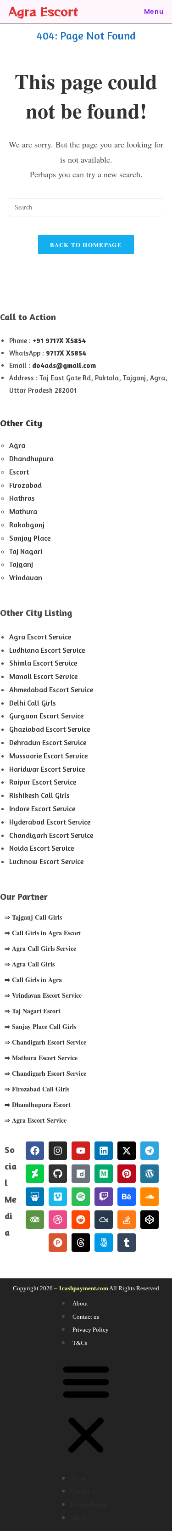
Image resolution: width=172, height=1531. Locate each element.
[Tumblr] (126, 1242)
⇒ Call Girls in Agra (33, 979)
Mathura (23, 511)
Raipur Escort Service (42, 781)
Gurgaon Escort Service (46, 715)
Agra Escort (43, 11)
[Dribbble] (58, 1219)
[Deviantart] (35, 1173)
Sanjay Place (29, 537)
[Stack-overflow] (126, 1219)
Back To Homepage (86, 244)
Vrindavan (25, 577)
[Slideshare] (35, 1196)
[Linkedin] (103, 1150)
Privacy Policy (90, 1329)
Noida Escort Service (41, 848)
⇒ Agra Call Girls (30, 964)
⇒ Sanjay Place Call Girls (40, 1026)
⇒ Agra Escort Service (36, 1120)
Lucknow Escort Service (46, 861)
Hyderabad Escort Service (49, 821)
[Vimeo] (58, 1196)
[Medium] (103, 1173)
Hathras (22, 498)
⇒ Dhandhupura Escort (38, 1104)
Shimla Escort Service (43, 662)
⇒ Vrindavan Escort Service (43, 995)
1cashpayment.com (83, 1288)
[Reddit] (81, 1219)
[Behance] (126, 1196)
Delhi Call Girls (32, 702)
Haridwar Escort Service (47, 769)
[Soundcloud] (149, 1196)
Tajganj (21, 564)
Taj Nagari (25, 551)
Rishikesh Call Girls (39, 795)
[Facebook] (35, 1150)
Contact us (85, 1316)
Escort (19, 471)
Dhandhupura (31, 458)
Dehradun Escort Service (47, 742)
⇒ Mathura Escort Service (41, 1057)
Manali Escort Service (43, 676)
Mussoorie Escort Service (48, 755)
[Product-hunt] (58, 1242)
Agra (17, 445)
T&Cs (79, 1342)
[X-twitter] (126, 1150)
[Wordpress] (149, 1173)
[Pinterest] (126, 1173)
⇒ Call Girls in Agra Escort (43, 933)
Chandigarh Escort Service (51, 835)
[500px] (103, 1242)
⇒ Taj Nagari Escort (33, 1011)
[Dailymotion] (81, 1173)
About (80, 1303)
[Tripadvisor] (35, 1219)
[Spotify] (81, 1196)
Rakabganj (26, 524)
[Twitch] (103, 1196)
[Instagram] (58, 1150)
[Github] (58, 1173)
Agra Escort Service (40, 636)
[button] (86, 1410)
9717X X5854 (66, 353)
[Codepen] (149, 1219)
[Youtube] (81, 1150)
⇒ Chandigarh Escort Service (45, 1042)
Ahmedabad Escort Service (51, 689)
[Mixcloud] (103, 1219)
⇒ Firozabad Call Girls (37, 1089)
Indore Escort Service (42, 808)
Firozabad (25, 485)
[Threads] (81, 1242)
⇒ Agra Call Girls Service (40, 948)
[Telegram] (149, 1150)
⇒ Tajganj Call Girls (33, 917)
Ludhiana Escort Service (47, 650)
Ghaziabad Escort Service (49, 729)
